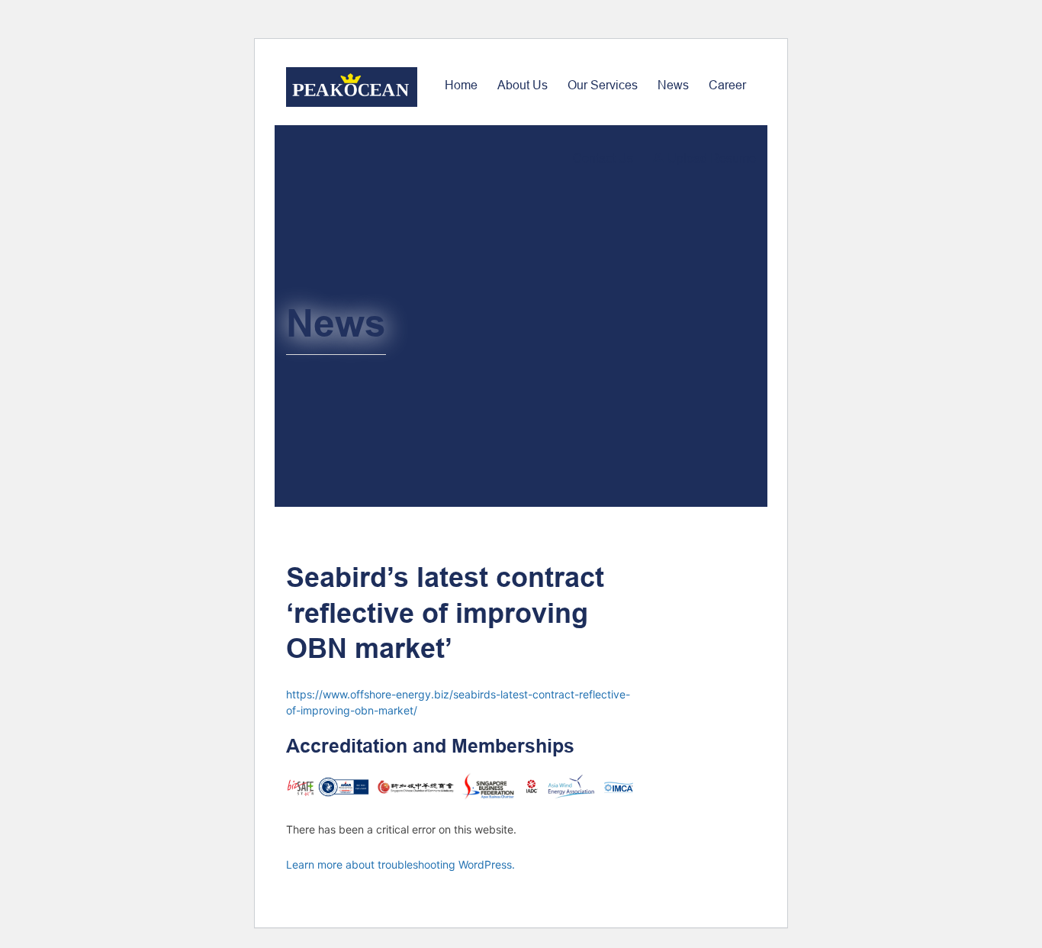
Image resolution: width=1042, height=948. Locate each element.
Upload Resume (711, 158)
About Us (522, 85)
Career (727, 85)
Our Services (603, 85)
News (673, 85)
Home (461, 85)
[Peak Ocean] (351, 87)
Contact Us (603, 158)
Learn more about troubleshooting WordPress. (400, 864)
